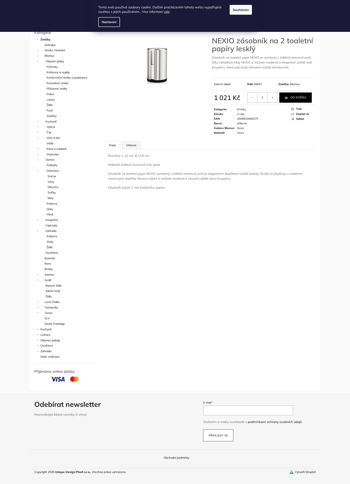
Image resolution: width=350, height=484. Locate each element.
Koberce (52, 203)
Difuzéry (53, 187)
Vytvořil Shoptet (305, 472)
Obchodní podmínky (176, 458)
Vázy (51, 182)
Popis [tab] (112, 145)
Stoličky (52, 116)
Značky (45, 39)
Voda (50, 143)
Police (50, 94)
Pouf (50, 110)
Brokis (49, 269)
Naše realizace (50, 356)
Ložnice (45, 335)
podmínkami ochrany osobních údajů (275, 422)
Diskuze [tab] (131, 145)
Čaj (49, 132)
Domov (50, 159)
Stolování (53, 154)
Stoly (50, 242)
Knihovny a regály (58, 72)
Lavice (51, 99)
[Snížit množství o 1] (252, 97)
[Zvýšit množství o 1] (272, 97)
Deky (50, 209)
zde (167, 12)
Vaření (51, 127)
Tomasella (51, 307)
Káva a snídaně (57, 149)
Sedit (48, 280)
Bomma (50, 258)
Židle (50, 105)
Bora (48, 263)
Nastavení (109, 22)
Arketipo (50, 45)
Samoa (49, 274)
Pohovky (52, 67)
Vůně (50, 214)
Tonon (49, 313)
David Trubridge (55, 324)
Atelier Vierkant (55, 50)
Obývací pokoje (50, 340)
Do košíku (298, 97)
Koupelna (52, 220)
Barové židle (54, 285)
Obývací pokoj (55, 61)
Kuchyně (51, 121)
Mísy (51, 198)
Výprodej (51, 225)
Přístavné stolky (57, 88)
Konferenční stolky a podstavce (67, 77)
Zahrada (51, 231)
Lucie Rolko (52, 302)
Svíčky (52, 192)
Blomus (49, 56)
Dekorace (53, 170)
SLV (47, 318)
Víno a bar (53, 138)
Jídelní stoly (53, 291)
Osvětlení (52, 253)
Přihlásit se (218, 435)
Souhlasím (241, 10)
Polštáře (52, 165)
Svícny (52, 176)
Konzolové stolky (57, 83)
